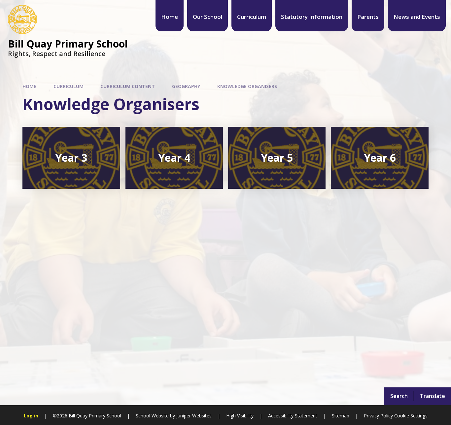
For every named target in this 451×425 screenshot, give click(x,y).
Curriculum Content (127, 86)
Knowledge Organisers (247, 86)
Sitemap (340, 415)
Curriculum (68, 86)
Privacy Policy (378, 415)
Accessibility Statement (292, 415)
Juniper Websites (193, 415)
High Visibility (240, 415)
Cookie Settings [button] (411, 415)
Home (29, 86)
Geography (186, 86)
